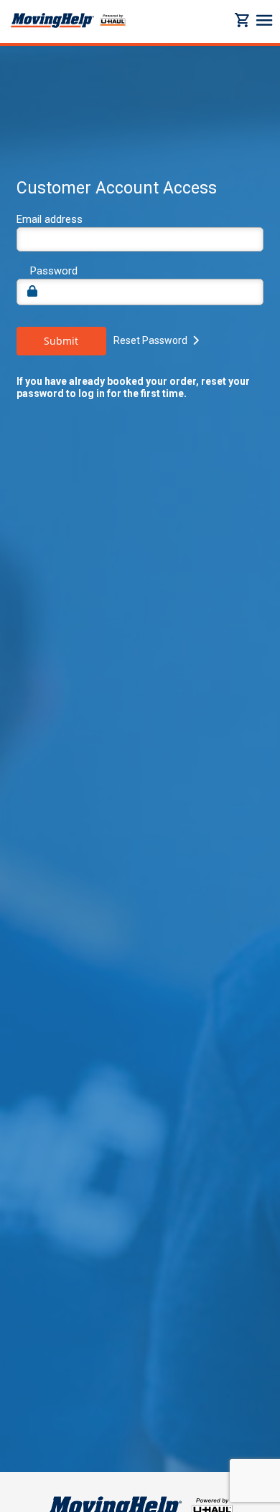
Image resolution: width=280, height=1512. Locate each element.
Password (54, 270)
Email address (50, 219)
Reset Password (150, 340)
